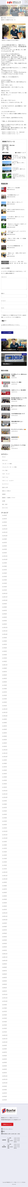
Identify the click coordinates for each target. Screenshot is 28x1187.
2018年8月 (4, 668)
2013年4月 (4, 777)
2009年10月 (4, 919)
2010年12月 (4, 872)
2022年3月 (4, 549)
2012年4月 (4, 817)
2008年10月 (4, 960)
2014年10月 (4, 715)
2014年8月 (4, 722)
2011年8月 (4, 845)
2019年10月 (4, 634)
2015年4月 (4, 698)
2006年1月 (4, 1072)
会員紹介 (4, 494)
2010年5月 (4, 896)
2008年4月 (4, 981)
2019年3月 (4, 658)
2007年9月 (4, 1004)
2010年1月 (4, 909)
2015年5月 (4, 695)
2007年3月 (4, 1025)
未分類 (3, 501)
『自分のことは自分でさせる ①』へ (10, 133)
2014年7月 (4, 726)
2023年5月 (4, 522)
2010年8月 (4, 885)
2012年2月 (4, 824)
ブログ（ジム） (5, 477)
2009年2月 (4, 947)
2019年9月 (4, 637)
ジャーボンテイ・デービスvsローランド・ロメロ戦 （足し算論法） (19, 158)
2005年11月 (4, 1079)
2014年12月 (4, 709)
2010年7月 (4, 889)
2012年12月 (4, 790)
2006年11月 (4, 1038)
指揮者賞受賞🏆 (15, 437)
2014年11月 (4, 712)
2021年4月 (4, 579)
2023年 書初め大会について (13, 195)
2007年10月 (4, 1001)
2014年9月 (4, 719)
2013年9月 (4, 760)
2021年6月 (4, 573)
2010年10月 (4, 879)
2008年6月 (4, 974)
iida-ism (9, 165)
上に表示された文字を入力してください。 (10, 325)
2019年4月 (4, 654)
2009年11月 (4, 916)
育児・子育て (21, 261)
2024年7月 (4, 518)
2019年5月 (4, 651)
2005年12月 (4, 1076)
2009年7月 (4, 930)
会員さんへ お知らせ (6, 490)
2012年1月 (4, 828)
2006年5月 (4, 1059)
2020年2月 (4, 624)
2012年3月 (4, 821)
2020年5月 (4, 617)
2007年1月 (4, 1032)
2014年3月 (4, 739)
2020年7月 (4, 610)
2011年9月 (4, 841)
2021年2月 (4, 586)
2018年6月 (4, 675)
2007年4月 (4, 1021)
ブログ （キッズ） (6, 473)
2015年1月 (4, 705)
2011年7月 (4, 848)
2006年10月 (4, 1042)
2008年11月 (4, 957)
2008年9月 (4, 963)
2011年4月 (4, 858)
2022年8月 (4, 539)
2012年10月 (4, 797)
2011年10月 (4, 838)
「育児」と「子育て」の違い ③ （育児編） (17, 238)
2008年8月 (4, 967)
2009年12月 (4, 913)
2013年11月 (4, 753)
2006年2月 (4, 1069)
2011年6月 (4, 851)
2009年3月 (4, 943)
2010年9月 (4, 882)
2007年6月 (4, 1014)
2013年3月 (4, 780)
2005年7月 (4, 1093)
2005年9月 (4, 1086)
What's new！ (5, 460)
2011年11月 (4, 834)
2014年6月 (4, 729)
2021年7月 (4, 569)
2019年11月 (4, 630)
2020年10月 (4, 600)
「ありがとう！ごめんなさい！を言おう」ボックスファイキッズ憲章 (18, 177)
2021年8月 (4, 566)
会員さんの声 (5, 487)
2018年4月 (4, 681)
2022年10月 (4, 535)
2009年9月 (4, 923)
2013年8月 (4, 763)
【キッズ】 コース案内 (7, 463)
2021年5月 (4, 576)
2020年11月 (4, 597)
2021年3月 (4, 583)
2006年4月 (4, 1062)
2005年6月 (4, 1096)
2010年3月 (4, 902)
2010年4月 (4, 899)
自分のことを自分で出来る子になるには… (16, 209)
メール (3, 300)
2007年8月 (4, 1008)
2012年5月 (4, 814)
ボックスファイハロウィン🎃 (18, 429)
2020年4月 (4, 620)
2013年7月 (4, 766)
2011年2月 (4, 865)
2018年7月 (4, 671)
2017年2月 (4, 685)
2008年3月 (4, 984)
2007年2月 (4, 1028)
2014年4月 (4, 736)
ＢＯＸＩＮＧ (5, 507)
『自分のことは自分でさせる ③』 (9, 132)
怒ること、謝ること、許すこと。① (18, 163)
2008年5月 (4, 977)
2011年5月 (4, 855)
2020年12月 (4, 593)
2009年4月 (4, 940)
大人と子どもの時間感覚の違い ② (14, 245)
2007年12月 (4, 994)
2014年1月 (4, 746)
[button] (7, 1124)
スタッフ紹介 (5, 470)
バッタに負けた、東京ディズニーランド (18, 169)
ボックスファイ (13, 261)
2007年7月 (4, 1011)
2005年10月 (4, 1082)
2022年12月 (4, 528)
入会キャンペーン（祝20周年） (14, 187)
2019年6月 (4, 647)
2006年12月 (4, 1035)
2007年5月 (4, 1018)
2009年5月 (4, 936)
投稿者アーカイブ (21, 152)
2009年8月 (4, 926)
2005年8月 (4, 1089)
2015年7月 (4, 692)
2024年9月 (4, 515)
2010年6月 (4, 892)
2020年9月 (4, 603)
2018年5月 (4, 678)
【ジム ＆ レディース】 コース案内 (9, 467)
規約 (4, 1131)
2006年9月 (4, 1045)
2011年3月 (4, 862)
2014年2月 (4, 743)
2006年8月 (4, 1049)
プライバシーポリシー (8, 1129)
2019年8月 (4, 641)
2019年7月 (4, 644)
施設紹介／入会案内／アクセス (8, 497)
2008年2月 (4, 987)
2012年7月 (4, 807)
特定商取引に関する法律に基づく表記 (11, 1133)
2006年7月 (4, 1052)
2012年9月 (4, 800)
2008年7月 (4, 970)
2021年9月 (4, 563)
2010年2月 (4, 906)
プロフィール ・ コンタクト (8, 480)
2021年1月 (4, 590)
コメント (3, 276)
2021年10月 (4, 559)
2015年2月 (4, 702)
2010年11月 (4, 875)
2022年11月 (4, 532)
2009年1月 (4, 950)
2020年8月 (4, 607)
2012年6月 (4, 811)
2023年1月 (4, 525)
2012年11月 (4, 794)
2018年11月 (4, 664)
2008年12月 (4, 953)
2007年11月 (4, 998)
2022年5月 (4, 546)
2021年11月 (4, 556)
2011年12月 (4, 831)
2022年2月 (4, 552)
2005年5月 (4, 1099)
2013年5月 (4, 773)
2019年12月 (4, 627)
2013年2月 (4, 783)
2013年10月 (4, 756)
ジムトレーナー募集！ (16, 382)
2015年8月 (4, 688)
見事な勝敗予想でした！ (17, 421)
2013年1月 (4, 787)
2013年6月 (4, 770)
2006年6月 (4, 1055)
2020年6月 (4, 614)
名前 (2, 293)
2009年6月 (4, 933)
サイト (2, 308)
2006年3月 (4, 1065)
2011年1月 (4, 868)
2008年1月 (4, 991)
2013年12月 (4, 749)
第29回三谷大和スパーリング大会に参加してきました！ (19, 398)
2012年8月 (4, 804)
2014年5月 (4, 732)
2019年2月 (4, 661)
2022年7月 (4, 542)
